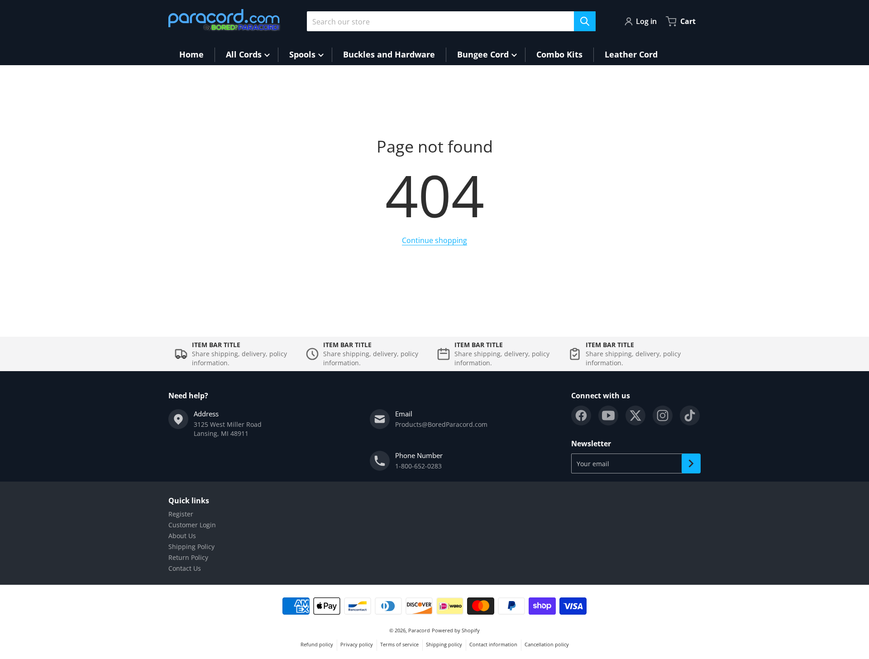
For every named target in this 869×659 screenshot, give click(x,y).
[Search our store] (585, 21)
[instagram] (663, 415)
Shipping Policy (191, 546)
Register (180, 514)
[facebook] (581, 415)
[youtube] (608, 415)
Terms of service (399, 644)
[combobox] (451, 21)
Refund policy (317, 644)
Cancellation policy (547, 644)
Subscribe (691, 463)
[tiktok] (690, 415)
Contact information (493, 644)
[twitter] (635, 415)
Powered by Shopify (456, 630)
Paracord (419, 630)
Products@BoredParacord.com (441, 424)
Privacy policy (356, 644)
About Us (182, 535)
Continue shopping (434, 240)
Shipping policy (444, 644)
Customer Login (192, 525)
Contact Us (184, 568)
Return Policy (188, 557)
